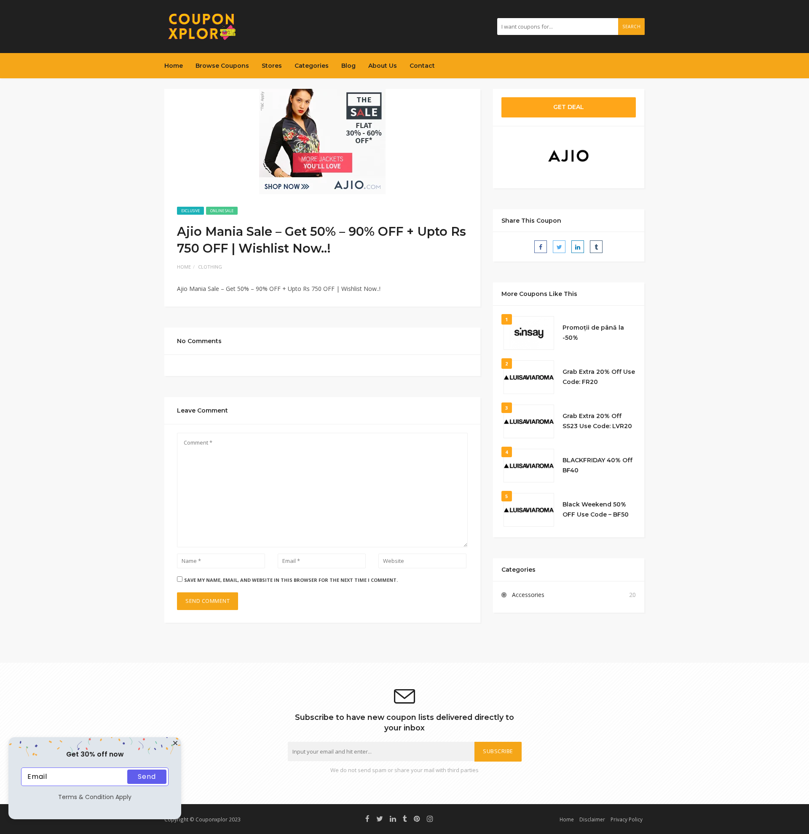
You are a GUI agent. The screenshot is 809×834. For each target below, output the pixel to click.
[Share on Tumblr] (596, 246)
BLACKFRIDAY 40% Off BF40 (597, 465)
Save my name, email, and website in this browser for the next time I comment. (291, 580)
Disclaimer (592, 819)
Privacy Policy (627, 819)
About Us (382, 65)
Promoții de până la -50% (593, 332)
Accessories (528, 595)
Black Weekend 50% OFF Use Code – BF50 (596, 509)
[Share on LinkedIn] (577, 246)
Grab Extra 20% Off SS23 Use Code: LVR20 (597, 421)
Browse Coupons (222, 65)
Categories (312, 65)
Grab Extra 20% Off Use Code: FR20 (599, 377)
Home (173, 65)
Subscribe (498, 751)
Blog (348, 65)
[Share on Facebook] (540, 246)
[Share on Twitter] (559, 246)
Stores (272, 65)
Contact (422, 65)
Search (631, 26)
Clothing (210, 267)
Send (147, 776)
